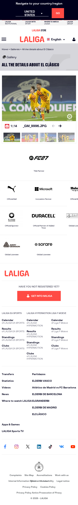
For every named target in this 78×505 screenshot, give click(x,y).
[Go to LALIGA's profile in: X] (27, 447)
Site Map (29, 475)
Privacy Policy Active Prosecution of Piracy (39, 492)
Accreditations (44, 475)
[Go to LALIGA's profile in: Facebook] (5, 447)
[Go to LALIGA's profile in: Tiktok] (50, 447)
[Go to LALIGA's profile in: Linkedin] (39, 447)
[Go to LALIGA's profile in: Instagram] (16, 447)
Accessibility (47, 481)
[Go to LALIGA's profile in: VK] (61, 447)
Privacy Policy (29, 487)
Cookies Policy (48, 487)
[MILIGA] (73, 39)
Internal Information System (23, 481)
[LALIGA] (32, 39)
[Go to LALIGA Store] (39, 30)
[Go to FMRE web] (39, 467)
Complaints (16, 475)
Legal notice (63, 481)
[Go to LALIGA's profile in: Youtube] (73, 447)
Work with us (62, 475)
